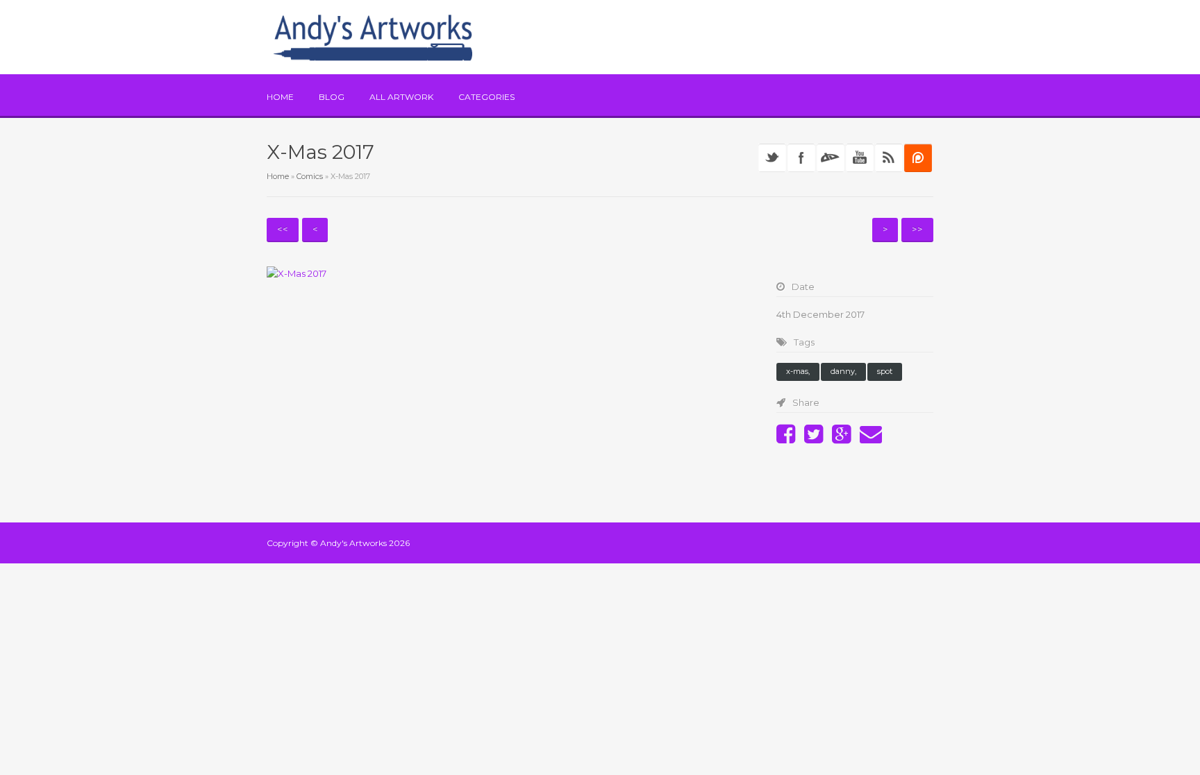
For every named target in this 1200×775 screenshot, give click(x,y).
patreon (918, 158)
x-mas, (798, 371)
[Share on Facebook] (789, 438)
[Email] (874, 438)
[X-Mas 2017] (508, 273)
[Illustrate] (373, 37)
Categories (486, 97)
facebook (801, 158)
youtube (860, 158)
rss (889, 158)
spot (884, 371)
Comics (310, 176)
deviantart (830, 158)
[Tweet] (817, 438)
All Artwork (401, 97)
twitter (772, 158)
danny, (843, 371)
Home (280, 97)
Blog (331, 97)
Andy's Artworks (353, 543)
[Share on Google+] (845, 438)
